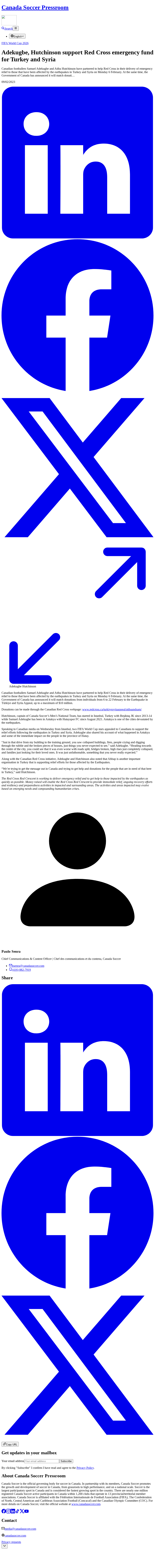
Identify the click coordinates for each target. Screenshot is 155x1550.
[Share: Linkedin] (77, 237)
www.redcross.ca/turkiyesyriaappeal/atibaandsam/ (112, 709)
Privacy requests (11, 1542)
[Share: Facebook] (77, 390)
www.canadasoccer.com (85, 1504)
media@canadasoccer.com (20, 1528)
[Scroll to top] (5, 1546)
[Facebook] (4, 1512)
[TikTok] (17, 1512)
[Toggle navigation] (16, 28)
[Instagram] (8, 1512)
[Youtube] (26, 1512)
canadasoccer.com (15, 1535)
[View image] (77, 683)
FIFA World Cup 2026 (15, 43)
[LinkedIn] (13, 1512)
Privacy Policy (85, 1467)
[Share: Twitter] (77, 542)
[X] (22, 1512)
